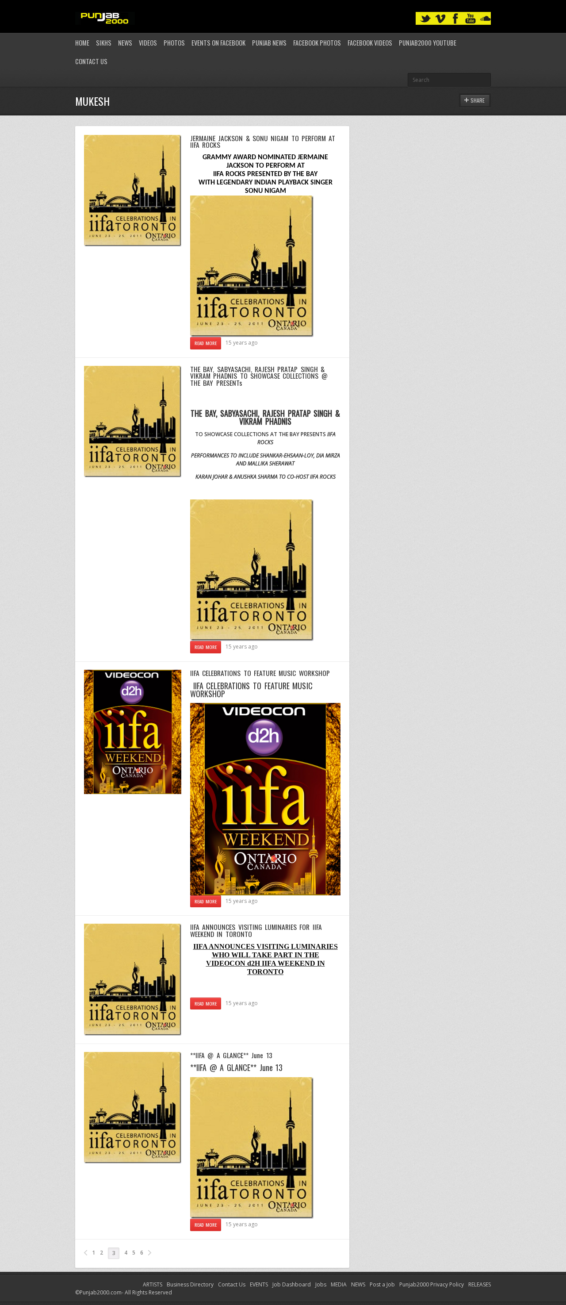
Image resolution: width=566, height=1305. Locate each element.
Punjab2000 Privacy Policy (431, 1284)
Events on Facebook (218, 42)
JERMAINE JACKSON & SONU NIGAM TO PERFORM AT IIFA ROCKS (262, 141)
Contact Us (91, 61)
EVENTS (259, 1284)
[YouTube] (470, 18)
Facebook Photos (317, 42)
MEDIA (339, 1284)
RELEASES (479, 1284)
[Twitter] (425, 18)
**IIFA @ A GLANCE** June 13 (231, 1055)
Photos (174, 42)
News (125, 42)
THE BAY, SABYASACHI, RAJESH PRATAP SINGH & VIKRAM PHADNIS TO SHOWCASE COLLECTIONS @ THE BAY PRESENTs (259, 376)
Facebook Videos (370, 42)
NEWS (358, 1284)
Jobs (320, 1284)
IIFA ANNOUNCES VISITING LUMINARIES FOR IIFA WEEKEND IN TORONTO (256, 930)
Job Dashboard (291, 1284)
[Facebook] (455, 18)
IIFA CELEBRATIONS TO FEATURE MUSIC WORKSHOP (260, 673)
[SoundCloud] (485, 18)
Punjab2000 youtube (427, 42)
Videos (148, 42)
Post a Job (382, 1284)
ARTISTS (152, 1284)
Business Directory (190, 1284)
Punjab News (269, 42)
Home (82, 42)
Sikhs (103, 42)
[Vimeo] (440, 18)
